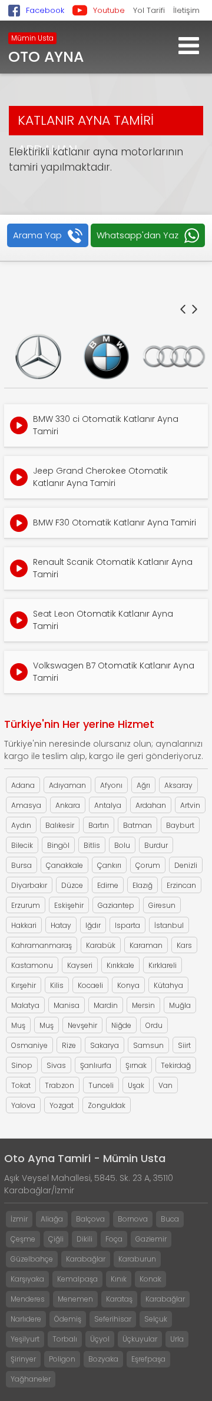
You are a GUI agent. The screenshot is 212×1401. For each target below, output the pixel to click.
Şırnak (136, 1065)
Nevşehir (82, 1025)
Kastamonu (32, 965)
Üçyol (100, 1339)
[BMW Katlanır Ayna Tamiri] (106, 356)
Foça (113, 1239)
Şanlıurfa (95, 1065)
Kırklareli (162, 965)
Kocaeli (90, 985)
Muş (18, 1025)
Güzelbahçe (32, 1259)
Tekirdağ (176, 1065)
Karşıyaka (27, 1279)
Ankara (67, 805)
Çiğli (56, 1239)
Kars (184, 945)
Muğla (180, 1005)
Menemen (75, 1299)
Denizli (185, 865)
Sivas (56, 1065)
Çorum (147, 865)
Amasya (26, 805)
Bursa (21, 865)
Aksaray (178, 785)
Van (165, 1085)
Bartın (98, 825)
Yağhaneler (31, 1379)
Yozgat (61, 1105)
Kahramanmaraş (41, 945)
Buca (170, 1219)
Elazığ (142, 885)
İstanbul (169, 925)
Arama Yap (37, 235)
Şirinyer (23, 1359)
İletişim (186, 10)
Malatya (25, 1005)
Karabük (100, 945)
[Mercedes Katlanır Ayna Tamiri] (38, 356)
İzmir (19, 1219)
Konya (128, 985)
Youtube (109, 10)
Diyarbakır (29, 885)
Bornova (133, 1219)
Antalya (107, 805)
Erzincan (181, 885)
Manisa (67, 1005)
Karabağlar (85, 1259)
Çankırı (109, 865)
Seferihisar (112, 1319)
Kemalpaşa (77, 1279)
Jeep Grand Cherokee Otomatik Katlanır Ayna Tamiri (100, 477)
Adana (23, 785)
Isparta (127, 925)
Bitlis (92, 845)
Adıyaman (67, 785)
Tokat (21, 1085)
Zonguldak (106, 1105)
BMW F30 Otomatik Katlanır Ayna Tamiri (114, 522)
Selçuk (155, 1319)
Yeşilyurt (25, 1339)
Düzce (72, 885)
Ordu (154, 1025)
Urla (177, 1339)
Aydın (21, 825)
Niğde (121, 1025)
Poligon (62, 1359)
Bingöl (58, 845)
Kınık (119, 1279)
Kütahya (168, 985)
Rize (69, 1045)
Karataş (119, 1299)
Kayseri (79, 965)
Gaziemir (151, 1239)
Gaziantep (116, 905)
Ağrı (143, 785)
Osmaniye (29, 1045)
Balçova (90, 1219)
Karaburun (137, 1259)
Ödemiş (67, 1319)
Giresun (161, 905)
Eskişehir (69, 905)
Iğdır (93, 925)
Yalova (23, 1105)
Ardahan (150, 805)
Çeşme (23, 1239)
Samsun (148, 1045)
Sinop (21, 1065)
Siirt (184, 1045)
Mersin (143, 1005)
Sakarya (104, 1045)
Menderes (28, 1299)
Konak (150, 1279)
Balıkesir (59, 825)
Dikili (84, 1239)
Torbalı (64, 1339)
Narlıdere (26, 1319)
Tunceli (101, 1085)
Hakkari (24, 925)
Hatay (61, 925)
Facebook (45, 10)
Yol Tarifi (149, 10)
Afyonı (111, 785)
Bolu (122, 845)
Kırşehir (23, 985)
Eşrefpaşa (148, 1359)
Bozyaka (103, 1359)
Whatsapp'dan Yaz (137, 235)
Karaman (146, 945)
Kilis (57, 985)
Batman (137, 825)
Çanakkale (64, 865)
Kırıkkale (120, 965)
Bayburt (180, 825)
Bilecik (22, 845)
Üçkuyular (139, 1339)
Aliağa (52, 1219)
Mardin (106, 1005)
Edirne (107, 885)
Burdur (156, 845)
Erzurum (25, 905)
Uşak (136, 1085)
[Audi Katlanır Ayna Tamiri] (174, 356)
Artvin (190, 805)
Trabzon (59, 1085)
